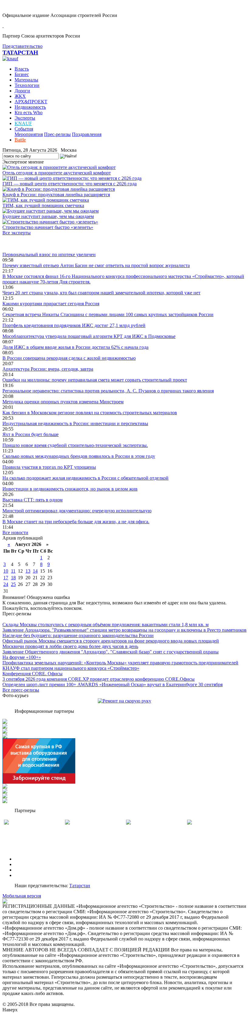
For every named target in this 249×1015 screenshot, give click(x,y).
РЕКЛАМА (27, 864)
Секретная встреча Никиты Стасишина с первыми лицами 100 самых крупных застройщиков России (107, 314)
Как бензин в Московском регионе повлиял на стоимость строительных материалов (89, 412)
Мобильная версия (21, 895)
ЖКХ (20, 96)
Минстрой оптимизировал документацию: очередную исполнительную (77, 510)
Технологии (27, 85)
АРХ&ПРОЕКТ (31, 101)
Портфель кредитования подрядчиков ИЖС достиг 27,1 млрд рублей (73, 325)
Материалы (26, 79)
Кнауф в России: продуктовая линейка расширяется (56, 194)
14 (35, 571)
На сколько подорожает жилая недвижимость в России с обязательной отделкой (85, 478)
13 (28, 571)
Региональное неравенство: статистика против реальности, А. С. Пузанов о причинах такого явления (108, 390)
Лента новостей (18, 243)
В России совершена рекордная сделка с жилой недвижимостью (69, 358)
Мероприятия (29, 134)
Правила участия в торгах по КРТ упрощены (49, 467)
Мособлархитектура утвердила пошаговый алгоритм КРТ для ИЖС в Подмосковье (89, 336)
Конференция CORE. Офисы (32, 673)
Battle (20, 139)
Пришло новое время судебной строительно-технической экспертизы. (75, 445)
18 (13, 577)
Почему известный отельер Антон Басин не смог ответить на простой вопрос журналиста (96, 265)
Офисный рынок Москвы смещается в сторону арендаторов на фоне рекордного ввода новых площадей (110, 640)
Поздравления (86, 134)
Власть (22, 68)
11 (13, 571)
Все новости (15, 532)
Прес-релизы (57, 134)
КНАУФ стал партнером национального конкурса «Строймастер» (70, 668)
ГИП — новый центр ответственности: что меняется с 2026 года (69, 183)
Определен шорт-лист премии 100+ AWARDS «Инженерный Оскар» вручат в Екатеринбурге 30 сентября (112, 684)
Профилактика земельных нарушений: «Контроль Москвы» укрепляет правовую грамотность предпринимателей (120, 662)
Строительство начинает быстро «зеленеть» (47, 227)
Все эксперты (16, 232)
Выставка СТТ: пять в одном (32, 499)
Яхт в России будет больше (30, 434)
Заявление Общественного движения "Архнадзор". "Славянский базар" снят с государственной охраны (110, 651)
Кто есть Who (29, 112)
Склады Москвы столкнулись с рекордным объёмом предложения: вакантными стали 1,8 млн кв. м (105, 624)
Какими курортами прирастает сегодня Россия (50, 303)
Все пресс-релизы (20, 690)
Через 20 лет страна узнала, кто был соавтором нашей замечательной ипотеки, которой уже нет (101, 292)
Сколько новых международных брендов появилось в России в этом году (78, 456)
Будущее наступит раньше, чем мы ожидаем (48, 216)
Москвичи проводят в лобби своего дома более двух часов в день (70, 646)
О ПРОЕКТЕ (28, 858)
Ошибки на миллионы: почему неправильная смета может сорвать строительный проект (94, 379)
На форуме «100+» (21, 657)
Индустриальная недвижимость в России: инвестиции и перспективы (75, 423)
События (24, 128)
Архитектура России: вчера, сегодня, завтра (47, 369)
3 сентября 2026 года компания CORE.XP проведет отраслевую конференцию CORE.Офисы (98, 679)
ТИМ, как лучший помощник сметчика (43, 205)
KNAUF (23, 123)
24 (5, 584)
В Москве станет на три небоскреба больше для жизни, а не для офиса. (75, 521)
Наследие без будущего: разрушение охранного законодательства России (78, 635)
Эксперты (25, 118)
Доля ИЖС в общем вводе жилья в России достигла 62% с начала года (75, 347)
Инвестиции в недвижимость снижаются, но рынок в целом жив (70, 488)
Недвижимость (30, 107)
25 (13, 584)
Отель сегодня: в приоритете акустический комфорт (56, 172)
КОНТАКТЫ (28, 875)
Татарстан (79, 885)
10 (5, 571)
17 (5, 577)
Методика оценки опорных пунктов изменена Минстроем (63, 401)
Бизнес (22, 74)
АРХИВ (23, 869)
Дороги (22, 90)
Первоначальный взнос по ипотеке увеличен (49, 254)
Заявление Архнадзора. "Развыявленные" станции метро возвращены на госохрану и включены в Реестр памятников (124, 630)
